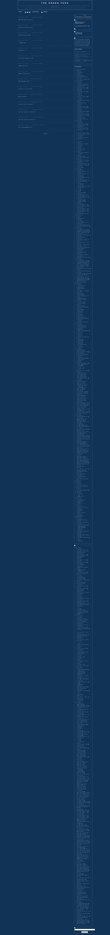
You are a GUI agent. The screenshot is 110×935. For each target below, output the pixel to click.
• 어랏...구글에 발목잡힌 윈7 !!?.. (82, 848)
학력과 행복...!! (21, 50)
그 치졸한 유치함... (22, 42)
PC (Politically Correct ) (81, 486)
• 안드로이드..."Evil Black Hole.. (82, 644)
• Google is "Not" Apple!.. (81, 406)
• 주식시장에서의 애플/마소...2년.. (82, 421)
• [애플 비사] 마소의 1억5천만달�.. (83, 462)
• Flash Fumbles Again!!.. (81, 344)
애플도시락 (79, 516)
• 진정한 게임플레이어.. (81, 288)
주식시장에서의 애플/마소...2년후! (26, 58)
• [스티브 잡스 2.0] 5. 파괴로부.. (82, 157)
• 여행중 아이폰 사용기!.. (81, 420)
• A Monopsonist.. (80, 339)
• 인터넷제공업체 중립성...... (81, 442)
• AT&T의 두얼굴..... (80, 293)
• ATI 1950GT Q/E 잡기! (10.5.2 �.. (83, 273)
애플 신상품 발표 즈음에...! (24, 81)
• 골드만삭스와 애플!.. (80, 350)
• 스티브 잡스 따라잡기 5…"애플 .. (82, 811)
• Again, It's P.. (79, 333)
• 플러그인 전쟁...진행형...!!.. (82, 456)
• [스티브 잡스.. (79, 95)
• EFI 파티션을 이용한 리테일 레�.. (83, 903)
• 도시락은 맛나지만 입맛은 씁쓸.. (82, 669)
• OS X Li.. (78, 693)
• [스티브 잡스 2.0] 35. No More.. (83, 100)
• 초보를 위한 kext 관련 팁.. (81, 252)
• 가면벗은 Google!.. (80, 359)
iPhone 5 (77, 59)
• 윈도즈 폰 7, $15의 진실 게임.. (82, 354)
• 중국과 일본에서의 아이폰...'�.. (82, 756)
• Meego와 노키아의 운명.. (81, 299)
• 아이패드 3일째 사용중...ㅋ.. (82, 750)
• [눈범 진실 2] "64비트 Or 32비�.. (83, 436)
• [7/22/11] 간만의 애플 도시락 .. (82, 522)
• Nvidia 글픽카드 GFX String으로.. (83, 229)
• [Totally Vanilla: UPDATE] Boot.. (83, 247)
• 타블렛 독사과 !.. (80, 310)
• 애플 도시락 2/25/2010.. (81, 400)
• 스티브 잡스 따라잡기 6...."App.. (83, 206)
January (79, 116)
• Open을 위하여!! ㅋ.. (80, 355)
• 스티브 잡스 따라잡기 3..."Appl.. (82, 816)
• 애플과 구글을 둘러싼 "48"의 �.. (83, 351)
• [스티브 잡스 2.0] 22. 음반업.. (82, 619)
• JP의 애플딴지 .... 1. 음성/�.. (82, 290)
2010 (78, 74)
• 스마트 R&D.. (79, 320)
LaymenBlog (78, 32)
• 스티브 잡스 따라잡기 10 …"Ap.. (83, 196)
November (80, 126)
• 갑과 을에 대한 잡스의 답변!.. (82, 425)
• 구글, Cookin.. (80, 346)
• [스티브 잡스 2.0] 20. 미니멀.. (82, 627)
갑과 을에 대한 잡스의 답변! (24, 35)
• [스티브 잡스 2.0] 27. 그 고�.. (82, 115)
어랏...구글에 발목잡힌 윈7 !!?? (25, 127)
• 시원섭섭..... (79, 502)
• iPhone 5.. (79, 289)
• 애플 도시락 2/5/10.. (80, 396)
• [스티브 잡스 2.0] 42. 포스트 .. (82, 84)
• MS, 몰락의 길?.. (80, 329)
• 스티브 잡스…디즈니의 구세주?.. (82, 431)
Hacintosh (79, 214)
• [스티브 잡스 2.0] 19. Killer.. (82, 127)
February (79, 112)
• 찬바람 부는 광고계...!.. (81, 602)
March (79, 71)
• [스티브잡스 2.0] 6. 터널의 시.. (82, 152)
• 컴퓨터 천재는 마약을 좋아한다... (82, 461)
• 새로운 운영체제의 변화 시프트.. (82, 318)
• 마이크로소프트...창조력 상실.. (82, 781)
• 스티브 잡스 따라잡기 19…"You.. (83, 177)
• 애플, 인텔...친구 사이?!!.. (81, 384)
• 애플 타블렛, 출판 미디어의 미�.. (83, 416)
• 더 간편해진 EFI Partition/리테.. (82, 262)
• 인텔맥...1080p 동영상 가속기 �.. (83, 792)
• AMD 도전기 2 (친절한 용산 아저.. (83, 244)
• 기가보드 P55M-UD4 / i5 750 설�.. (83, 226)
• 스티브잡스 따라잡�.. (81, 201)
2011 (78, 70)
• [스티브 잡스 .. (79, 92)
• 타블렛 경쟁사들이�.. (81, 527)
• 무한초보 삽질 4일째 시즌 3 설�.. (83, 278)
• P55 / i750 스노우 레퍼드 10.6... (83, 224)
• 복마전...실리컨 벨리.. (81, 305)
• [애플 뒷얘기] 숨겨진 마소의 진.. (82, 871)
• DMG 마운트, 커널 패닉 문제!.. (82, 478)
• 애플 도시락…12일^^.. (81, 764)
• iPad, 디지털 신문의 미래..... (82, 76)
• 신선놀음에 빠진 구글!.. (81, 298)
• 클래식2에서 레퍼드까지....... (82, 280)
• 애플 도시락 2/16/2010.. (81, 786)
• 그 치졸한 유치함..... (80, 424)
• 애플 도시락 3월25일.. (81, 771)
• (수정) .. (78, 538)
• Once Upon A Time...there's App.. (83, 411)
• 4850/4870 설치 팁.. (80, 248)
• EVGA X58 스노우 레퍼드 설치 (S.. (83, 234)
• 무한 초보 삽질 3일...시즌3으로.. (82, 277)
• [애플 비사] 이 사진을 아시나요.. (82, 866)
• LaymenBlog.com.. (80, 670)
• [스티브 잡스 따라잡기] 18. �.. (82, 634)
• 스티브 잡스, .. (79, 379)
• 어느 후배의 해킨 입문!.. (81, 476)
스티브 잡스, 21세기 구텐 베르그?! (26, 104)
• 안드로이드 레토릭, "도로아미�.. (83, 370)
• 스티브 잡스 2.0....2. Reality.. (82, 160)
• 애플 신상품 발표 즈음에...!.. (82, 432)
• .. (77, 131)
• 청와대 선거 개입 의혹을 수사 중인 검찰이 (81, 39)
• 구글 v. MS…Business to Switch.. (83, 445)
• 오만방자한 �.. (80, 386)
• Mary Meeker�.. (80, 741)
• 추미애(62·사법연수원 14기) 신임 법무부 (81, 45)
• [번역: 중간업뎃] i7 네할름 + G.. (82, 239)
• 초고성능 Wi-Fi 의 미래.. (81, 325)
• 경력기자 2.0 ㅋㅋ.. (80, 503)
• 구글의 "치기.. (79, 335)
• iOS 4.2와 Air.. (79, 178)
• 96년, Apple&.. (80, 541)
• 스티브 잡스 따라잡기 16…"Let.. (83, 186)
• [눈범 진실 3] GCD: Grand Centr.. (83, 437)
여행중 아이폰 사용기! (23, 65)
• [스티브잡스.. (79, 153)
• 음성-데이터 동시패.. (80, 285)
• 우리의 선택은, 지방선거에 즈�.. (83, 490)
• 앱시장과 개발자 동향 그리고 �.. (83, 363)
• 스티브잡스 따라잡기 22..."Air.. (82, 171)
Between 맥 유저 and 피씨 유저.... (26, 27)
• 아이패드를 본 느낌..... (81, 410)
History (78, 481)
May (78, 101)
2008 (78, 258)
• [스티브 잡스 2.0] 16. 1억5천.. (82, 137)
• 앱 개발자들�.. (80, 365)
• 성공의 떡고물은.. (80, 340)
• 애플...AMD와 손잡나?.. (81, 375)
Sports (78, 480)
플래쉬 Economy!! (22, 96)
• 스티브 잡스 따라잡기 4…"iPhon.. (83, 211)
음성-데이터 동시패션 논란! (80, 51)
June (79, 97)
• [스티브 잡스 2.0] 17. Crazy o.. (83, 132)
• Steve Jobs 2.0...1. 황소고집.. (82, 165)
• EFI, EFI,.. (79, 221)
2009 (78, 202)
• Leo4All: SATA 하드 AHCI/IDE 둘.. (83, 913)
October (79, 130)
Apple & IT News (80, 282)
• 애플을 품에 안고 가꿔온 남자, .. (82, 451)
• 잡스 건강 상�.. (80, 167)
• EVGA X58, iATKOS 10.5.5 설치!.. (83, 257)
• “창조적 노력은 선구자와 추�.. (82, 586)
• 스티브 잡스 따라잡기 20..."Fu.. (82, 719)
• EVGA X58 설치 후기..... (81, 237)
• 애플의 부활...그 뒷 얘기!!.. (81, 457)
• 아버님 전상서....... (80, 769)
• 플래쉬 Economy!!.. (80, 430)
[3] (46, 133)
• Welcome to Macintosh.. (81, 470)
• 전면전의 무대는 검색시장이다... (82, 295)
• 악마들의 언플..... (80, 343)
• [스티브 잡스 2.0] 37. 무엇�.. (82, 96)
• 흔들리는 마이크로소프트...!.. (82, 419)
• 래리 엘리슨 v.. (79, 360)
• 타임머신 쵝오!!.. (79, 249)
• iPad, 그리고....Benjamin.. (82, 766)
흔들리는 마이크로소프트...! (24, 73)
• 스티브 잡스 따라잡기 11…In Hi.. (83, 197)
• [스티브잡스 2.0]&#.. (81, 117)
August (78, 90)
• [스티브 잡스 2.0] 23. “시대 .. (82, 125)
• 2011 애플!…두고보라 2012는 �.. (83, 537)
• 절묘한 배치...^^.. (80, 394)
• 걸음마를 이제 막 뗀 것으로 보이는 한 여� (81, 42)
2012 (78, 81)
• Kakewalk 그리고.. (80, 218)
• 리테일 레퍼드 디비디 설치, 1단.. (82, 263)
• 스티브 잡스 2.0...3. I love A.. (82, 161)
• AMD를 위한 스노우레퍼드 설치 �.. (83, 231)
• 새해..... (78, 495)
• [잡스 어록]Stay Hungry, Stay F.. (83, 460)
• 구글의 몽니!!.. (79, 536)
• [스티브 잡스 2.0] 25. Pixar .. (82, 612)
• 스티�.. (78, 740)
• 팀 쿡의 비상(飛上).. (80, 309)
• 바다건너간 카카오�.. (81, 303)
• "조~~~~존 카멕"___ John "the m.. (83, 877)
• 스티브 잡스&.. (79, 187)
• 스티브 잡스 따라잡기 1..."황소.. (82, 213)
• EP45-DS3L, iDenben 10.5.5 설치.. (83, 268)
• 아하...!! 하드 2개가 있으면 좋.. (82, 264)
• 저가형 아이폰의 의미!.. (81, 526)
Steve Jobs (79, 80)
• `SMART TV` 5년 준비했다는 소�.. (83, 330)
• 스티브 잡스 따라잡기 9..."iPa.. (82, 776)
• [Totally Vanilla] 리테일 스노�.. (82, 232)
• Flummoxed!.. (79, 528)
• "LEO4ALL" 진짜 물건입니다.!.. (82, 274)
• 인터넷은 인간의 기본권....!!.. (82, 385)
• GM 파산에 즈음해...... (81, 466)
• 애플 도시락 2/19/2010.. (81, 399)
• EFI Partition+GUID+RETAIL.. (82, 254)
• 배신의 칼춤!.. (79, 89)
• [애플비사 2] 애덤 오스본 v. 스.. (82, 452)
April (78, 105)
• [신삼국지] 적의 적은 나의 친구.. (82, 450)
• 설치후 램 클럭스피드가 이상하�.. (83, 279)
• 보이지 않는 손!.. (80, 668)
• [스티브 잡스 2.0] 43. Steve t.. (82, 85)
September (80, 75)
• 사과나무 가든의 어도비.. (81, 374)
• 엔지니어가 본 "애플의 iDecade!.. (83, 404)
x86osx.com (78, 33)
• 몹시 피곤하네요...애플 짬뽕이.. (82, 391)
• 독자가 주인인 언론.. (80, 294)
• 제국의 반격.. (79, 440)
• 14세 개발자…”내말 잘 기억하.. (82, 531)
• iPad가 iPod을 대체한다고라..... (83, 364)
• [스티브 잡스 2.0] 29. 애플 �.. (82, 111)
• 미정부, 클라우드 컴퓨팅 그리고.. (82, 441)
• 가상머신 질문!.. (79, 898)
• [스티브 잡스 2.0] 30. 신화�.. (82, 106)
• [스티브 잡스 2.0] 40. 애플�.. (82, 87)
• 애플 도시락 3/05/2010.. (81, 381)
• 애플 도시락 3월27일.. (81, 389)
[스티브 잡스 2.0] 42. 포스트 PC (81, 56)
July (78, 94)
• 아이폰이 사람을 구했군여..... (82, 395)
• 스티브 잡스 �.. (80, 176)
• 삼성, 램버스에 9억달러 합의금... (82, 412)
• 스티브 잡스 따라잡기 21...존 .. (82, 173)
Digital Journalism (80, 69)
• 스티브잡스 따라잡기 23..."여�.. (83, 163)
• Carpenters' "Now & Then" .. (82, 507)
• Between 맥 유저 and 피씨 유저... (83, 426)
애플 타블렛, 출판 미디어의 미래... (26, 19)
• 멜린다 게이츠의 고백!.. (81, 886)
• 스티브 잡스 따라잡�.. (81, 192)
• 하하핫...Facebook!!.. (81, 512)
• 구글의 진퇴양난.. (80, 593)
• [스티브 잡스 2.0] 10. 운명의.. (82, 648)
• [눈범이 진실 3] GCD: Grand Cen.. (83, 843)
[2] (45, 133)
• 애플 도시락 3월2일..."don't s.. (82, 222)
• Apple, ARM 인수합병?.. (81, 376)
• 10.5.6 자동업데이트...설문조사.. (82, 908)
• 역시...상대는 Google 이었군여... (83, 405)
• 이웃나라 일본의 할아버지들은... (82, 358)
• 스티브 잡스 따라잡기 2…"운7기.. (83, 208)
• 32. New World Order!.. (81, 102)
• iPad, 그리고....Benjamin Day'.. (83, 79)
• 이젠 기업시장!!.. (80, 314)
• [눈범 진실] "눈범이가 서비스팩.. (82, 435)
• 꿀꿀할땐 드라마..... (80, 496)
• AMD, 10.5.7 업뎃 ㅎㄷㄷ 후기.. (83, 242)
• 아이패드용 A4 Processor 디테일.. (83, 409)
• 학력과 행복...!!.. (79, 422)
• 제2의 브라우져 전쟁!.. (81, 577)
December (80, 121)
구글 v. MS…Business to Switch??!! (26, 111)
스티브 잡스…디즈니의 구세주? (25, 88)
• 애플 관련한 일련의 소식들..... (82, 471)
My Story (78, 491)
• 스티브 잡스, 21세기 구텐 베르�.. (83, 429)
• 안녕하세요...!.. (79, 533)
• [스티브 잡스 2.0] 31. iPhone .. (83, 107)
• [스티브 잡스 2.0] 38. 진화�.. (82, 91)
